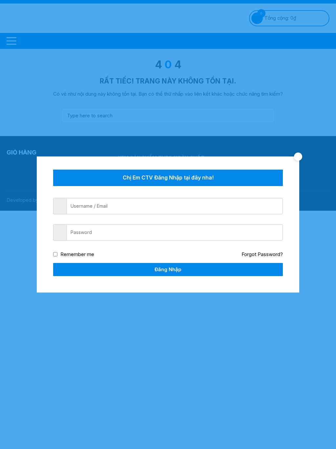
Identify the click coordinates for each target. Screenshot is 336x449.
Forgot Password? (262, 254)
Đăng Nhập (168, 269)
